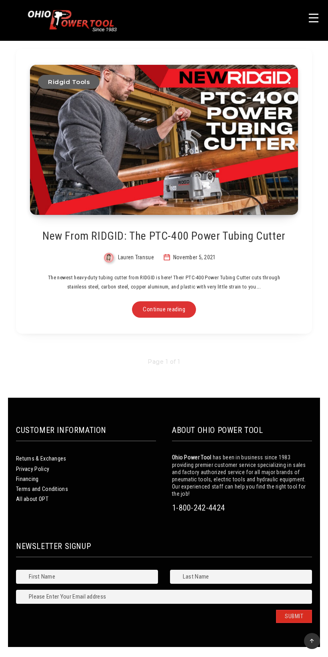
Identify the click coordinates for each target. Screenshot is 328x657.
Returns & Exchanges (41, 458)
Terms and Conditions (42, 489)
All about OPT (32, 499)
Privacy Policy (32, 469)
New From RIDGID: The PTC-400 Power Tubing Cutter (164, 235)
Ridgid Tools (69, 82)
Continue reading (164, 309)
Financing (27, 479)
